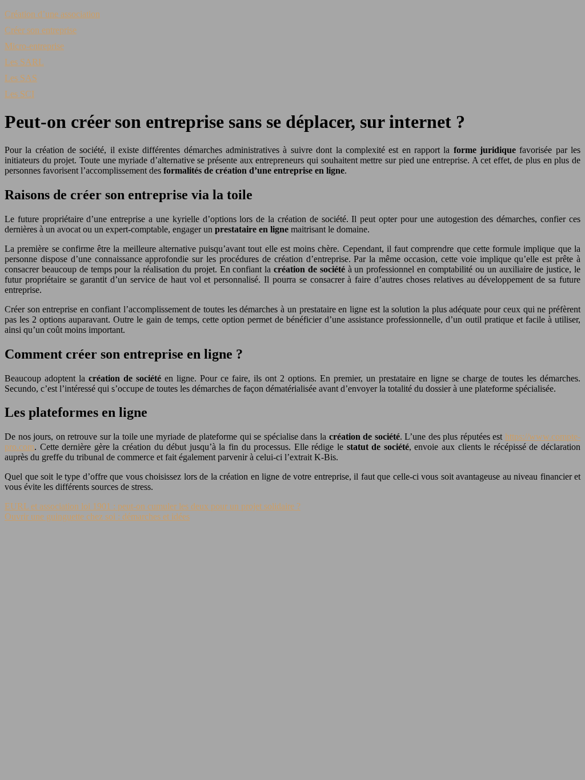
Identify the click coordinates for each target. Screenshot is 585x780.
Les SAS (21, 78)
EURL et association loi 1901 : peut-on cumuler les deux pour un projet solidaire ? (152, 506)
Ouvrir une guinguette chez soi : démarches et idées (97, 516)
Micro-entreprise (34, 46)
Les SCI (19, 94)
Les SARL (24, 62)
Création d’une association (52, 14)
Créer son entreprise (41, 30)
